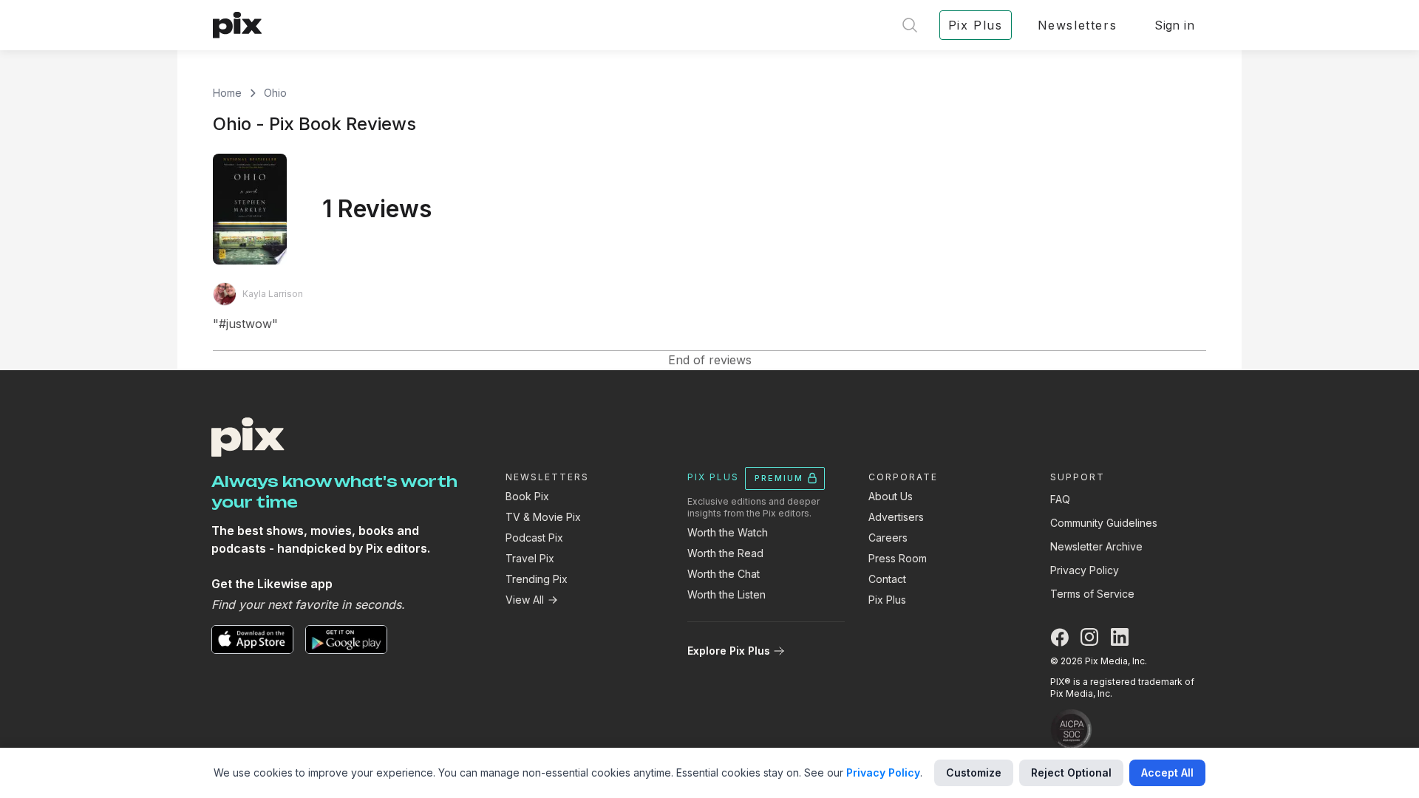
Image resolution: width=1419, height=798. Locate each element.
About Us (890, 496)
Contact (887, 579)
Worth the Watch (727, 532)
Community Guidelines (1103, 522)
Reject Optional (1071, 772)
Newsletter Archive (1096, 546)
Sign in (1174, 25)
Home (227, 92)
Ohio (275, 92)
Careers (888, 537)
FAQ (1060, 499)
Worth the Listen (726, 594)
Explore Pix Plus (728, 650)
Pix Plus (887, 599)
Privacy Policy (1084, 570)
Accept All (1167, 772)
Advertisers (896, 517)
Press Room (897, 558)
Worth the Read (725, 553)
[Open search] (910, 25)
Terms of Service (1092, 593)
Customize (973, 772)
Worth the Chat (723, 573)
